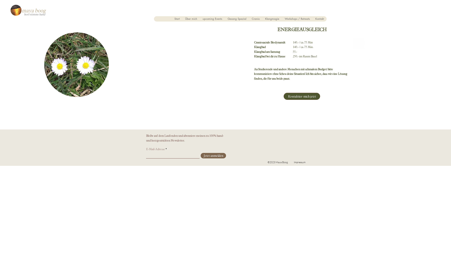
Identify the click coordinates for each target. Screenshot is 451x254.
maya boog (33, 10)
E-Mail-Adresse (155, 149)
